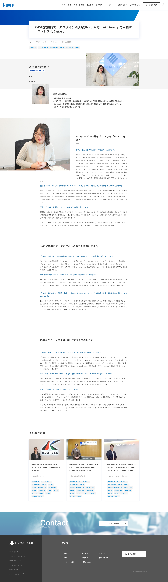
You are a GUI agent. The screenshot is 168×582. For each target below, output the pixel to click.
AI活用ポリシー (14, 560)
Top (30, 42)
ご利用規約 (12, 552)
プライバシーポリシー (16, 556)
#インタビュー (43, 47)
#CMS (51, 484)
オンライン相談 (151, 5)
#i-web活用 (52, 487)
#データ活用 (81, 490)
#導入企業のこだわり (57, 47)
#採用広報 (69, 47)
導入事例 (90, 5)
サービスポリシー (15, 565)
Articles (54, 42)
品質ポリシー (13, 569)
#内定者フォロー (37, 496)
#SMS (77, 47)
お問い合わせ (135, 5)
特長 (63, 5)
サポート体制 (79, 5)
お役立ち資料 (122, 5)
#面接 (34, 490)
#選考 (49, 490)
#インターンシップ (83, 493)
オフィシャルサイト (15, 574)
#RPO (56, 490)
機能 (69, 5)
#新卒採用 (33, 47)
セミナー (111, 5)
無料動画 (99, 5)
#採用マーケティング (39, 487)
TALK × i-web (41, 42)
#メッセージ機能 (37, 493)
